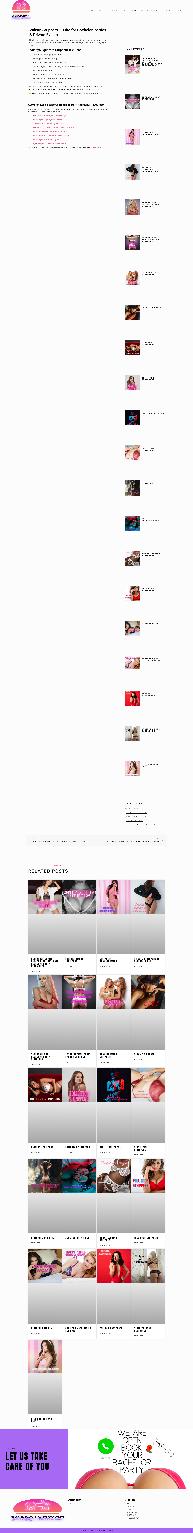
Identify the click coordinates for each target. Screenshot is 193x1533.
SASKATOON (103, 10)
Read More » (36, 971)
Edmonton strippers (148, 379)
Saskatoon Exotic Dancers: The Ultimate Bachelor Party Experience (45, 962)
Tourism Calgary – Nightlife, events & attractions (48, 120)
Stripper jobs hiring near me (151, 660)
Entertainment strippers (151, 98)
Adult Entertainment (151, 519)
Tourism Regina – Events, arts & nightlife (45, 140)
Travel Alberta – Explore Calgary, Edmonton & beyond (49, 116)
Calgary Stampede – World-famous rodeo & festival (49, 144)
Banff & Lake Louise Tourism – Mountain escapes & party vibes (53, 128)
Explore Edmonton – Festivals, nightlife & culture (48, 124)
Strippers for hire (42, 1237)
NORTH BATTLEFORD (136, 10)
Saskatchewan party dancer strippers (151, 239)
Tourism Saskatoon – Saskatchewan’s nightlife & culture (50, 136)
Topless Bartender (148, 695)
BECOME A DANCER (118, 10)
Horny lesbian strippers (151, 554)
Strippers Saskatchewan (151, 133)
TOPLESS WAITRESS (169, 10)
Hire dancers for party (41, 1420)
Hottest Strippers (148, 344)
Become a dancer (152, 308)
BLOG (181, 10)
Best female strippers (149, 449)
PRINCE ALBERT (152, 10)
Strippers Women (152, 624)
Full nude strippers (148, 589)
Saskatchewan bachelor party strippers (152, 204)
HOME (93, 10)
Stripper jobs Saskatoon (151, 730)
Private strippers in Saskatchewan (151, 169)
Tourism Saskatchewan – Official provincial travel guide (50, 132)
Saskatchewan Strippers (151, 274)
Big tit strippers (153, 413)
